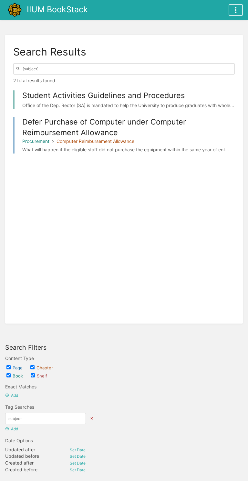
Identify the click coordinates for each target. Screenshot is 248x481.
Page (18, 367)
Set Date (78, 449)
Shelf (42, 375)
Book (18, 375)
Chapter (44, 367)
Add (14, 395)
